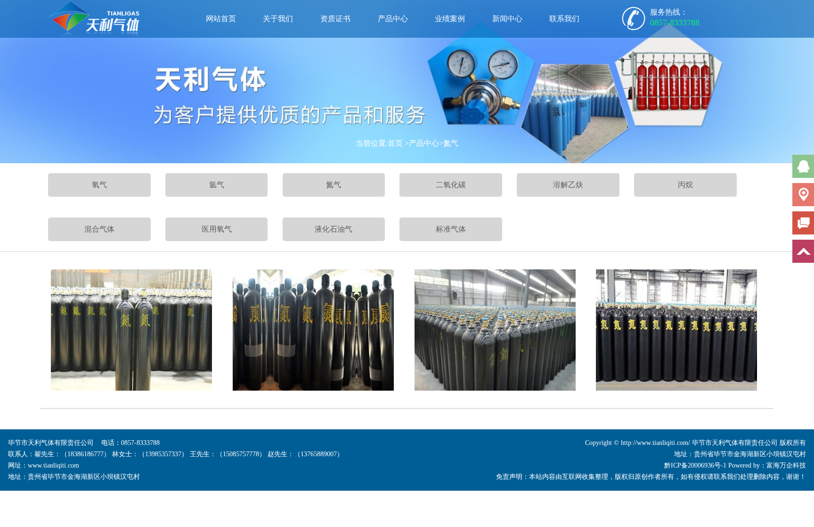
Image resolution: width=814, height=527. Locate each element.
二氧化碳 (451, 185)
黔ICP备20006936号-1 (695, 465)
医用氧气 (217, 229)
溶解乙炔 (568, 185)
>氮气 (448, 143)
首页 (395, 143)
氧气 (99, 185)
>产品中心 (422, 143)
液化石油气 (333, 229)
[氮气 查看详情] (131, 330)
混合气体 (99, 229)
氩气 (216, 185)
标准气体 (451, 229)
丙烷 (685, 185)
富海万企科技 (786, 465)
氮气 (333, 185)
